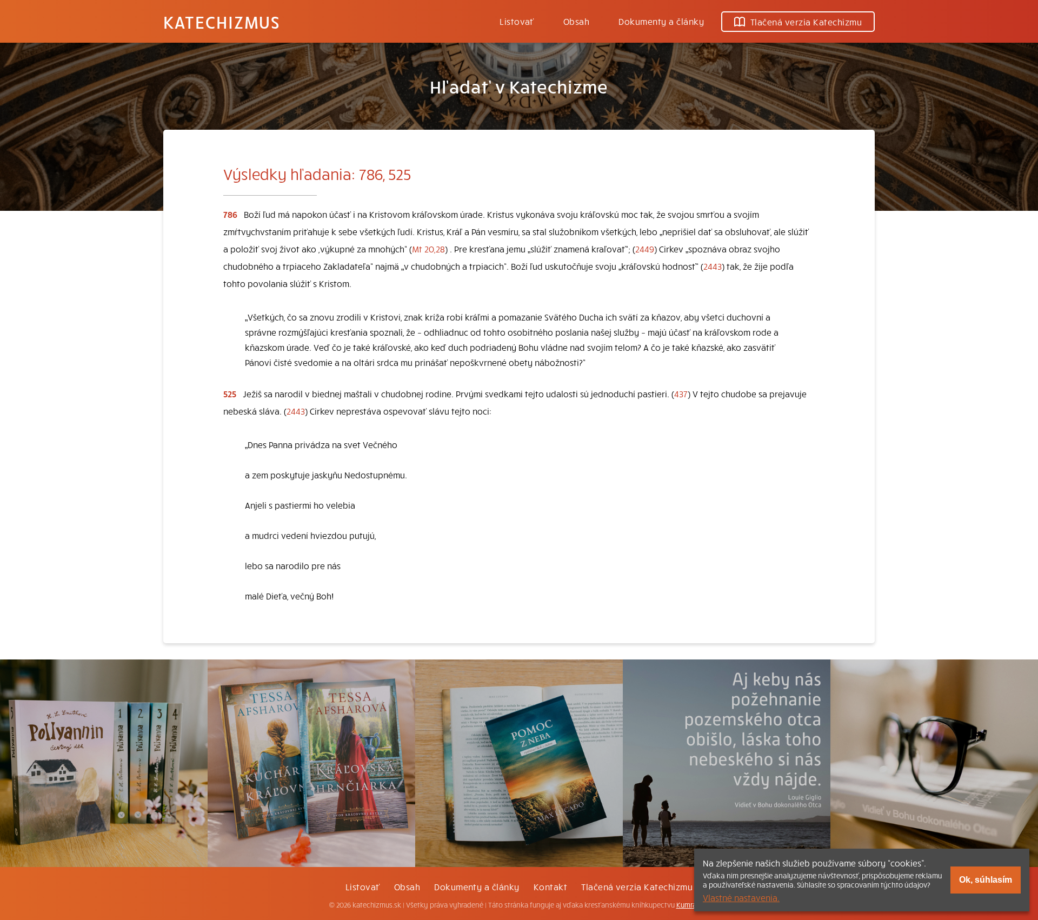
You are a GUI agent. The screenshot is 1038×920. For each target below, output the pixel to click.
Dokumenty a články (661, 21)
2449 (644, 248)
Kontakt (550, 886)
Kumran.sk (692, 905)
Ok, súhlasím (985, 879)
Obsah (576, 21)
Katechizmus (221, 21)
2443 (712, 266)
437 (681, 393)
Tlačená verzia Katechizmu (806, 21)
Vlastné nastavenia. (741, 897)
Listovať (517, 21)
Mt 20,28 (428, 248)
